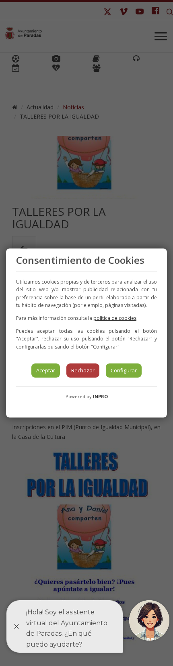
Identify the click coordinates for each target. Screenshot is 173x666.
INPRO (100, 396)
